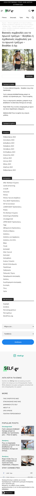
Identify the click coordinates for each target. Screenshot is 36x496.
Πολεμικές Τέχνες (9, 273)
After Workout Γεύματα (11, 183)
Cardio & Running (9, 186)
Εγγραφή (6, 304)
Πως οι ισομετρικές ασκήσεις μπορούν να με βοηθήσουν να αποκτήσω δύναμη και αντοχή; (17, 101)
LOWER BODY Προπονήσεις (12, 207)
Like (31, 473)
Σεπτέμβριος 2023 (9, 152)
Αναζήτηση (18, 342)
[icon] (14, 356)
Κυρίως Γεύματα (8, 261)
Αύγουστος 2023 (8, 155)
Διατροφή (6, 249)
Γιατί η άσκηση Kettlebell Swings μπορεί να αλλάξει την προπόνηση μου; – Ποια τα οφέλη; (17, 95)
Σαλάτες (6, 279)
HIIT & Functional (9, 204)
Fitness (5, 195)
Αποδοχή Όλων (8, 492)
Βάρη (5, 243)
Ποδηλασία (7, 270)
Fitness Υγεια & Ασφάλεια (11, 198)
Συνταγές (6, 285)
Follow (30, 477)
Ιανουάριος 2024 (8, 140)
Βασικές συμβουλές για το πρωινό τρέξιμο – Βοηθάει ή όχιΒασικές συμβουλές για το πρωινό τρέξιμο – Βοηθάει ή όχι (17, 24)
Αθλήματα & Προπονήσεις (12, 228)
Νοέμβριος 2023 (8, 146)
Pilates (5, 210)
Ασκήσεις (6, 234)
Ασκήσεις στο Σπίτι (9, 240)
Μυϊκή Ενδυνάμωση (10, 264)
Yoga (4, 225)
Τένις (5, 288)
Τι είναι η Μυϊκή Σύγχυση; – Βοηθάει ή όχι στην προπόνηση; (18, 89)
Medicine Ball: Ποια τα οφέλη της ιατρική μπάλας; (16, 114)
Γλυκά (5, 246)
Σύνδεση (6, 307)
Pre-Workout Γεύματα (10, 213)
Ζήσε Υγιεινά (7, 252)
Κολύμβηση (7, 258)
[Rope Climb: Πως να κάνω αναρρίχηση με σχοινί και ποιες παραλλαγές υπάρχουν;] (27, 461)
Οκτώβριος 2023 (8, 149)
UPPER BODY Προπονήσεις (12, 222)
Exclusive (6, 192)
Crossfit (5, 189)
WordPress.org (8, 316)
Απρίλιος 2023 (8, 167)
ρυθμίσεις (5, 489)
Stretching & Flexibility (10, 216)
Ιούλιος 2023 (7, 158)
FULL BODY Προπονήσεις (11, 201)
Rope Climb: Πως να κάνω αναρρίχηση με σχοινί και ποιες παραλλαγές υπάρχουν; (18, 108)
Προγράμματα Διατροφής (11, 276)
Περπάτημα (7, 267)
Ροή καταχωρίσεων (9, 310)
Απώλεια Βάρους (8, 231)
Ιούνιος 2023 (7, 161)
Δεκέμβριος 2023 (8, 143)
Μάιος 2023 (7, 164)
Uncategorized (8, 219)
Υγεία (5, 291)
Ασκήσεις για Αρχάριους (11, 237)
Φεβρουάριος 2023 (9, 170)
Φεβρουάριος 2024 (9, 137)
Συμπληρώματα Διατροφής (12, 282)
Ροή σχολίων (7, 313)
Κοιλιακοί (6, 255)
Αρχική (4, 23)
